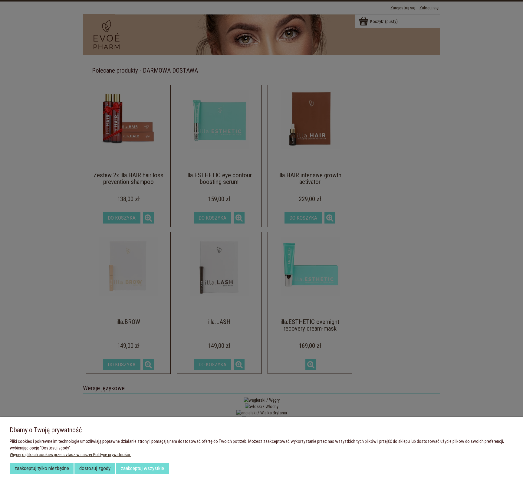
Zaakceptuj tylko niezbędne (42, 468)
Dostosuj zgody (94, 468)
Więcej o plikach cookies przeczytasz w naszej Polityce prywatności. (70, 454)
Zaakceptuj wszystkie (142, 468)
